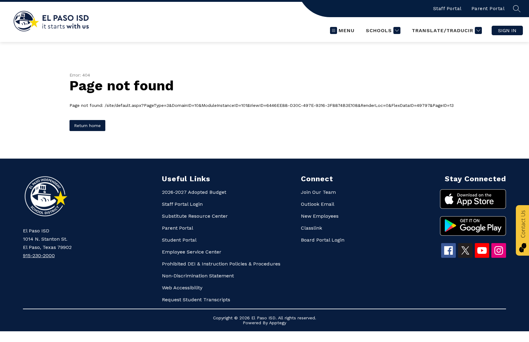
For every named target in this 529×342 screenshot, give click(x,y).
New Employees (320, 216)
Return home (87, 125)
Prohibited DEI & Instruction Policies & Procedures (221, 264)
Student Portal (179, 240)
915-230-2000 (39, 255)
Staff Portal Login (182, 204)
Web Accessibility (182, 288)
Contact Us (523, 224)
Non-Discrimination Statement (198, 276)
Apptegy (277, 322)
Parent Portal (488, 8)
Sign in (507, 30)
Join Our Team (318, 192)
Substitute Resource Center (195, 216)
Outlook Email (317, 204)
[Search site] (516, 8)
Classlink (311, 228)
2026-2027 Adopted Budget (194, 192)
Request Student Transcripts (196, 300)
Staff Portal (447, 8)
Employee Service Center (191, 252)
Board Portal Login (322, 240)
